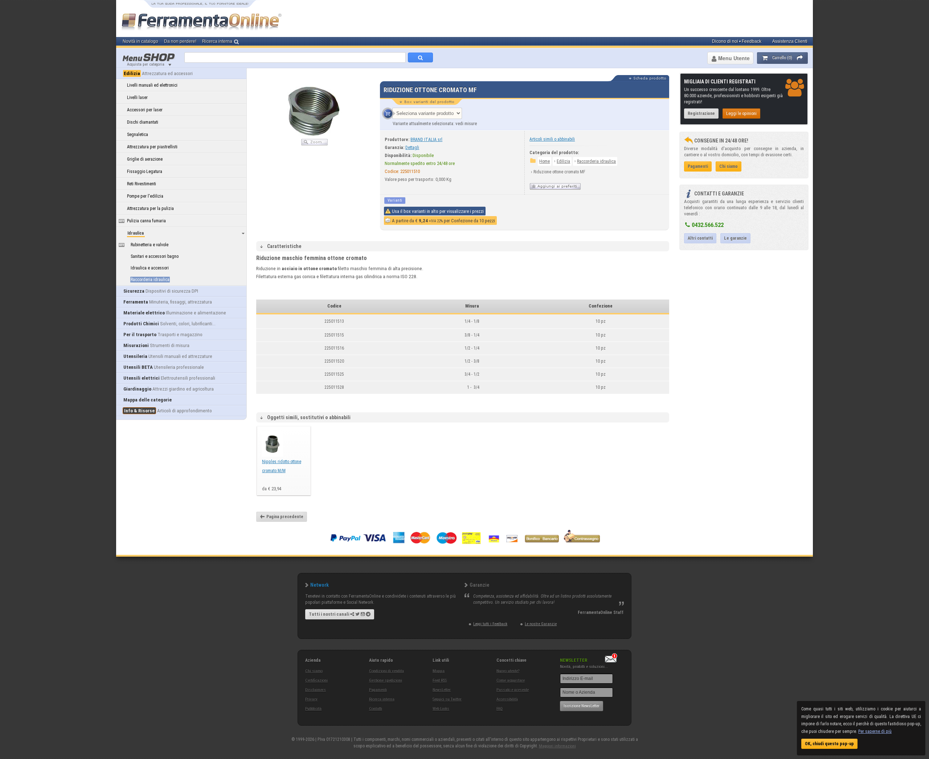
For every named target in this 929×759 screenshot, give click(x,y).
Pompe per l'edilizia (145, 196)
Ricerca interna (381, 699)
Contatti (375, 708)
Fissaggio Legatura (144, 171)
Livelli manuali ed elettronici (152, 85)
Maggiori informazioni (557, 746)
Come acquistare (510, 680)
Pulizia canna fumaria (146, 220)
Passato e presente (512, 690)
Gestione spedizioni (385, 680)
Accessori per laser (145, 109)
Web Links (441, 708)
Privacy (311, 699)
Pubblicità (313, 708)
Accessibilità (507, 699)
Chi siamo (314, 671)
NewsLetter (442, 690)
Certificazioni (316, 680)
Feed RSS (440, 680)
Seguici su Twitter (447, 699)
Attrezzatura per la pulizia (150, 208)
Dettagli (412, 147)
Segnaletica (137, 134)
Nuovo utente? (507, 671)
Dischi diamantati (142, 122)
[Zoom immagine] (314, 144)
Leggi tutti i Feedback (490, 624)
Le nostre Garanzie (541, 624)
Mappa (439, 671)
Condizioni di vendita (386, 671)
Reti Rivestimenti (141, 183)
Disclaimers (315, 690)
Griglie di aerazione (145, 159)
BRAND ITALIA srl (426, 139)
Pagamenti (378, 690)
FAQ (499, 708)
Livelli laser (137, 97)
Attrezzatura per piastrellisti (152, 146)
